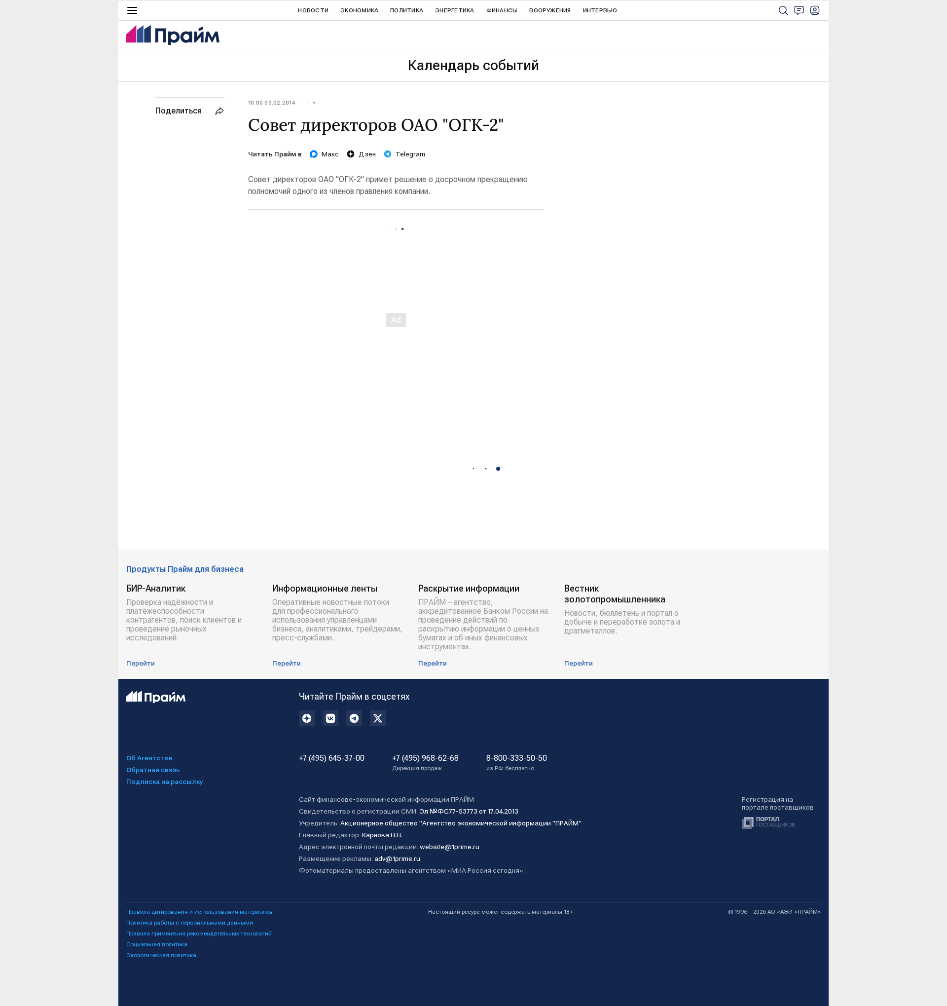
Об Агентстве (149, 758)
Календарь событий (473, 65)
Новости (313, 10)
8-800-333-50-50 (516, 763)
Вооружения (550, 10)
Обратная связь (153, 770)
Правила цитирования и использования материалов (199, 911)
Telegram (410, 154)
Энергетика (454, 10)
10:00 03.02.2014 (271, 102)
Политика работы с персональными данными (189, 922)
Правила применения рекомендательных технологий (199, 933)
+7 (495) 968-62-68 (425, 763)
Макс (330, 154)
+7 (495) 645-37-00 (331, 758)
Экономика (359, 10)
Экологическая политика (161, 955)
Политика (406, 10)
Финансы (502, 10)
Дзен (367, 154)
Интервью (600, 10)
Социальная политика (156, 944)
